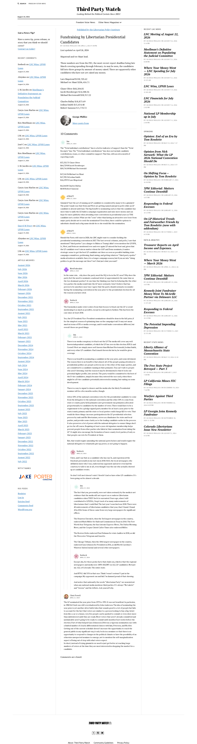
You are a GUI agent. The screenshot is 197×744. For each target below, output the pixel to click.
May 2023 (22, 421)
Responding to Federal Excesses (158, 205)
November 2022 (25, 445)
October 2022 (24, 449)
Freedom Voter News (37, 4)
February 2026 (25, 289)
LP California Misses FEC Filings (160, 382)
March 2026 (23, 285)
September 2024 (26, 357)
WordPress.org (25, 509)
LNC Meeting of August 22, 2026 (161, 36)
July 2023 (22, 413)
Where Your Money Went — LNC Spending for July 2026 (160, 71)
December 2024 (25, 345)
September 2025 (26, 309)
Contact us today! (26, 48)
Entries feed (23, 501)
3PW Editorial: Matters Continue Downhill (159, 190)
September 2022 (26, 453)
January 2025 (24, 341)
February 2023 (25, 433)
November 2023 (25, 397)
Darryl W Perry (25, 225)
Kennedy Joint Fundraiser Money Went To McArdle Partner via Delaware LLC (160, 294)
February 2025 (25, 337)
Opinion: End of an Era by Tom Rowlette (160, 138)
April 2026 (23, 281)
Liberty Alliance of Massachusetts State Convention (157, 350)
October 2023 (24, 401)
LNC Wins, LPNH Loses (36, 135)
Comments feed (25, 505)
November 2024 (25, 349)
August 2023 (24, 409)
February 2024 (25, 385)
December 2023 (25, 393)
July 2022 (22, 461)
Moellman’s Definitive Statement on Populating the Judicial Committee (160, 52)
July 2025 (22, 317)
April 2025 (23, 329)
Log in (21, 497)
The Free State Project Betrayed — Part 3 (158, 367)
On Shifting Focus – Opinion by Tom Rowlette (160, 175)
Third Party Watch (98, 9)
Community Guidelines (103, 742)
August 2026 (24, 265)
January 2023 (24, 437)
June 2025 (23, 321)
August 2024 (24, 361)
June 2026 (23, 273)
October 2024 (24, 353)
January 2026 (24, 293)
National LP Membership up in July (160, 115)
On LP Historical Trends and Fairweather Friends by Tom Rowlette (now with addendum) (161, 223)
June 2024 (23, 369)
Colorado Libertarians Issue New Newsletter (158, 428)
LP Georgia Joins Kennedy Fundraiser (160, 413)
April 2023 (23, 425)
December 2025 (25, 297)
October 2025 (24, 305)
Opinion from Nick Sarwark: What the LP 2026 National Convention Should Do (161, 156)
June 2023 (23, 417)
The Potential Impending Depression (159, 326)
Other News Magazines (108, 22)
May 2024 (22, 373)
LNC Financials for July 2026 (158, 100)
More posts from (81, 123)
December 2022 (25, 441)
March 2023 (23, 429)
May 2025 (22, 325)
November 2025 (25, 301)
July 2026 (22, 269)
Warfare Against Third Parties (158, 397)
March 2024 (23, 381)
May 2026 (22, 277)
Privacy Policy (123, 742)
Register (22, 493)
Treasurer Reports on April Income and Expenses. (161, 246)
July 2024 (22, 365)
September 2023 (26, 405)
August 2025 (24, 313)
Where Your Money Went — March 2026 (160, 262)
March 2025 (23, 333)
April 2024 (23, 377)
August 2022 (24, 457)
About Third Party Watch (79, 742)
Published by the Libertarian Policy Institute (98, 29)
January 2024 (24, 389)
